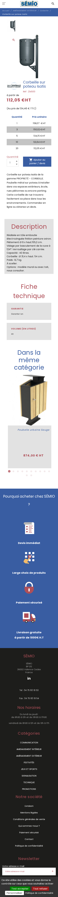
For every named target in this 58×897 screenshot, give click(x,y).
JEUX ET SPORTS (29, 769)
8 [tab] (40, 471)
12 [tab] (31, 475)
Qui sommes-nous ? (29, 825)
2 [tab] (13, 471)
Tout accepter (20, 888)
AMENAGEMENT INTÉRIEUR (29, 749)
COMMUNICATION (29, 742)
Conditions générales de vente (29, 819)
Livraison (29, 806)
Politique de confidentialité (29, 845)
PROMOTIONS (29, 789)
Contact (29, 839)
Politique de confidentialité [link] (39, 893)
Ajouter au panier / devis (37, 161)
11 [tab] (26, 475)
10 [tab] (49, 471)
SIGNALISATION (29, 775)
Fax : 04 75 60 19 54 (29, 698)
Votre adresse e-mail (13, 866)
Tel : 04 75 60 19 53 (29, 690)
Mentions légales (29, 812)
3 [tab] (17, 471)
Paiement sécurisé (29, 832)
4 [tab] (22, 471)
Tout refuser (40, 888)
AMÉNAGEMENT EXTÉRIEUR (29, 755)
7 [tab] (35, 471)
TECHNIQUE (29, 782)
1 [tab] (8, 471)
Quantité (13, 157)
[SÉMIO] (29, 3)
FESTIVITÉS (29, 762)
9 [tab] (44, 471)
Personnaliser (14, 893)
